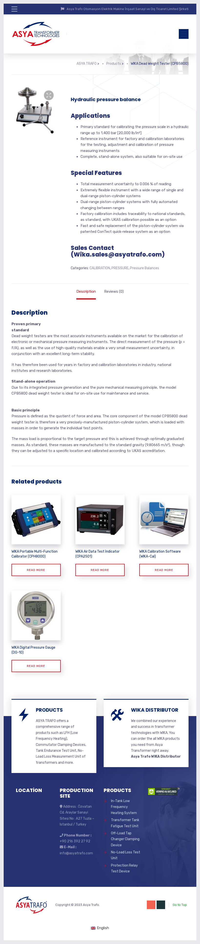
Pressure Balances (144, 268)
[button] (49, 95)
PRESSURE (120, 268)
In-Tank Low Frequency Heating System (124, 807)
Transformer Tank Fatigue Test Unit (125, 823)
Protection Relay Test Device (124, 868)
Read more (36, 570)
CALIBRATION (100, 268)
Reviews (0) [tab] (114, 291)
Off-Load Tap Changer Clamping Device (125, 839)
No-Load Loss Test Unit (125, 855)
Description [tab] (86, 291)
